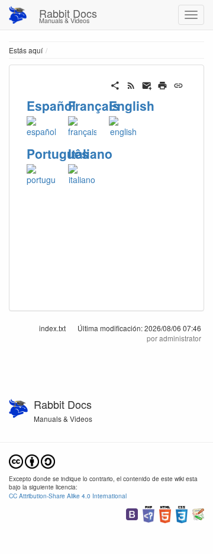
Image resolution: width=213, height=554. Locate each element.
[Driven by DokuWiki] (198, 513)
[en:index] (123, 125)
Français (94, 105)
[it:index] (82, 174)
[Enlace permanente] (178, 84)
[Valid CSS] (182, 513)
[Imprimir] (162, 84)
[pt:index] (41, 174)
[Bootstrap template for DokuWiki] (132, 513)
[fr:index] (82, 125)
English (131, 105)
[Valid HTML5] (165, 513)
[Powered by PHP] (148, 513)
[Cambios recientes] (131, 84)
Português (58, 153)
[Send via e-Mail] (147, 84)
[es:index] (41, 125)
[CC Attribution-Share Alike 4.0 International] (32, 460)
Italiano (90, 153)
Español (51, 105)
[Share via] (115, 84)
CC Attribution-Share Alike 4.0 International (68, 495)
